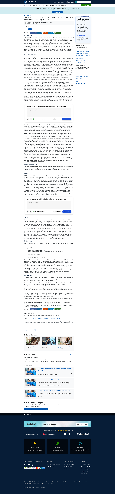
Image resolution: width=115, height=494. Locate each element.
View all (71, 335)
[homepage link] (24, 15)
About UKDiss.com (85, 464)
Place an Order (86, 5)
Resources (63, 5)
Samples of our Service (80, 60)
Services (35, 5)
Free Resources (67, 469)
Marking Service (79, 58)
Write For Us (84, 473)
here (70, 9)
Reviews (52, 5)
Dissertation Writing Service (81, 53)
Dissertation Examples (80, 71)
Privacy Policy (27, 487)
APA (26, 318)
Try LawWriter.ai (81, 35)
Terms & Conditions (36, 487)
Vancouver (46, 318)
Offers (39, 5)
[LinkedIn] (29, 464)
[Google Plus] (32, 464)
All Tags (71, 354)
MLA (30, 318)
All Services (49, 469)
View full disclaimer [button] (57, 12)
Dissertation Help (82, 424)
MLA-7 (34, 318)
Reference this (29, 26)
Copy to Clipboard (29, 330)
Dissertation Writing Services (53, 464)
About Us (57, 5)
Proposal (29, 15)
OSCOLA (59, 318)
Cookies (43, 487)
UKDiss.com (28, 5)
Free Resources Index (80, 83)
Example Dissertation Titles (81, 76)
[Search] (76, 2)
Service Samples (68, 466)
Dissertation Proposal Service (82, 51)
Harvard (40, 318)
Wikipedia (53, 318)
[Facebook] (25, 464)
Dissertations (46, 5)
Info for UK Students (85, 466)
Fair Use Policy (84, 469)
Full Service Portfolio (80, 62)
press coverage (62, 430)
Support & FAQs (84, 471)
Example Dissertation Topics (82, 78)
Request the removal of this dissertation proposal (36, 409)
